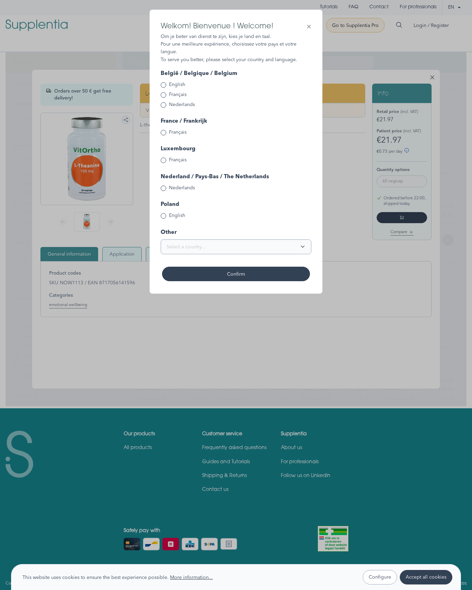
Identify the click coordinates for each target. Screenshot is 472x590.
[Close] (308, 26)
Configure (380, 577)
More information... (191, 577)
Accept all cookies (426, 577)
